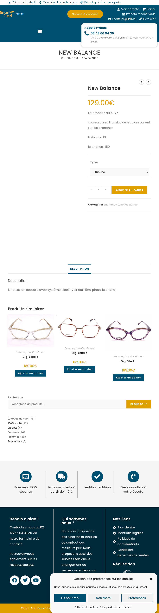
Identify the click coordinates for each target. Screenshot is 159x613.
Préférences (137, 598)
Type (94, 162)
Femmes (21, 352)
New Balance (90, 58)
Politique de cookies (86, 607)
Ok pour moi (70, 598)
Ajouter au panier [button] (30, 373)
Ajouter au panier (129, 190)
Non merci (103, 598)
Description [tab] (79, 269)
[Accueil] (62, 58)
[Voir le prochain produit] (148, 82)
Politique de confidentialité (115, 607)
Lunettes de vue (128, 204)
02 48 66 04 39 (102, 33)
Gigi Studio (30, 357)
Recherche (15, 397)
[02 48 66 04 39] (86, 33)
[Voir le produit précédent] (141, 82)
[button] (151, 579)
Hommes (111, 204)
